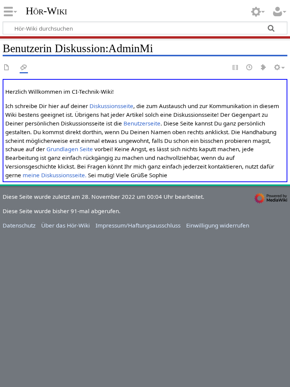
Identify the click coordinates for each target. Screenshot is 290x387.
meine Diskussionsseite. (54, 175)
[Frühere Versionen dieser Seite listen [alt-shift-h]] (249, 67)
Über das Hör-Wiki (65, 225)
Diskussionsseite (111, 106)
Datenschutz (19, 225)
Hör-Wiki (46, 11)
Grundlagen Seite (69, 149)
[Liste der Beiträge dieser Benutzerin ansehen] (263, 67)
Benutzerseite (141, 123)
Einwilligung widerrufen (217, 225)
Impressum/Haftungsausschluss (138, 225)
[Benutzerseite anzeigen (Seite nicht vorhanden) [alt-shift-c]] (7, 67)
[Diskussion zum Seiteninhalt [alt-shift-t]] (24, 67)
